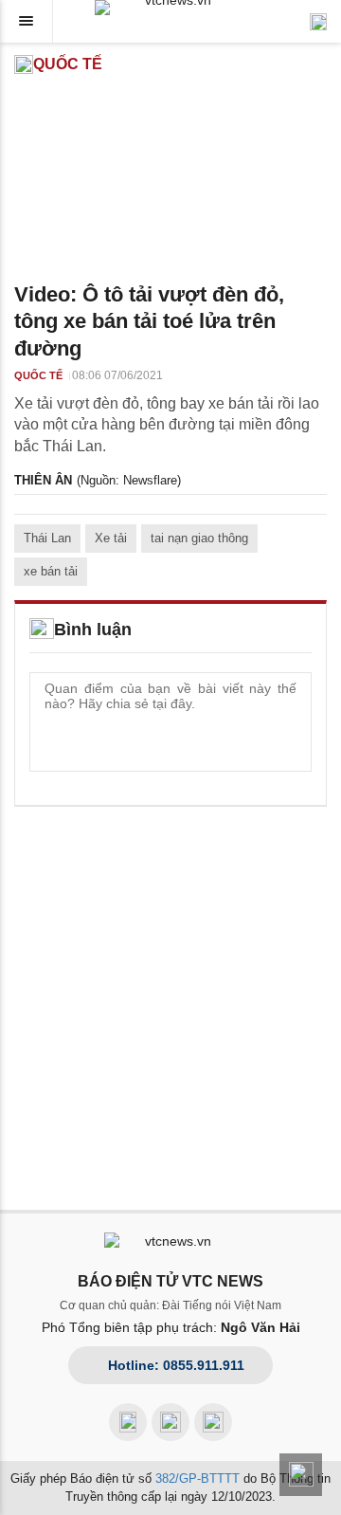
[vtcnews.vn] (170, 7)
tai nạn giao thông (199, 538)
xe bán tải (51, 571)
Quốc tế (67, 64)
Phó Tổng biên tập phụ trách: (171, 1327)
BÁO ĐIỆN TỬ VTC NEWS (170, 1281)
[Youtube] (170, 1422)
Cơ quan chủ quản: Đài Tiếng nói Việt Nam (170, 1305)
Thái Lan (47, 538)
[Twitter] (213, 1422)
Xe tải (111, 538)
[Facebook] (128, 1422)
